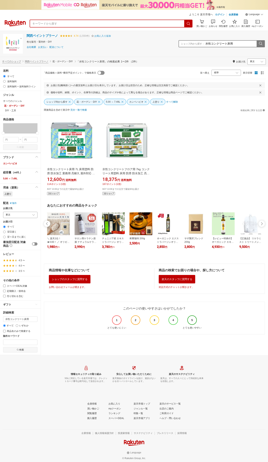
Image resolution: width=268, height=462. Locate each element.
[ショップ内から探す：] (260, 44)
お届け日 (8, 221)
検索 (21, 147)
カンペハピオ (10, 163)
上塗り (7, 194)
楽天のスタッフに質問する (177, 279)
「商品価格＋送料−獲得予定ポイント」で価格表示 (69, 72)
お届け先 (8, 208)
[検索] (188, 23)
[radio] (4, 76)
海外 (14, 203)
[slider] (3, 133)
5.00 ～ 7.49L (10, 178)
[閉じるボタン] (260, 85)
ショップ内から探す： (192, 43)
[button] (254, 15)
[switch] (34, 244)
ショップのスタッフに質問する (70, 279)
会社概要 (31, 47)
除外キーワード (11, 336)
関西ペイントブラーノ (42, 35)
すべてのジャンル (12, 101)
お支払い (42, 47)
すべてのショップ (11, 61)
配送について (56, 47)
